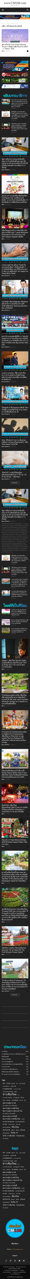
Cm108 (8, 1083)
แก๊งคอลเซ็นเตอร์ (6, 1133)
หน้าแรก (3, 23)
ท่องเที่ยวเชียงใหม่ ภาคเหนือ (14, 1268)
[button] (3, 10)
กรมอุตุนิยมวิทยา (7, 1089)
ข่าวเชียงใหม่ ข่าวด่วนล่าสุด (8, 1267)
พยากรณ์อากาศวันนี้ (10, 1116)
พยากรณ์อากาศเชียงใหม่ (11, 1119)
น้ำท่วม (22, 1097)
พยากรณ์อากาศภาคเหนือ (9, 1113)
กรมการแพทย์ (22, 1083)
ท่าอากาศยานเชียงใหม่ (7, 1097)
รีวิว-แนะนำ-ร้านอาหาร (21, 1267)
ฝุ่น (25, 1100)
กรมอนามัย (13, 1086)
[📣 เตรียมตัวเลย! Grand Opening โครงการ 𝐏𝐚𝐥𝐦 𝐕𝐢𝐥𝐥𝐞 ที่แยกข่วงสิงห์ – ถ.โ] (15, 35)
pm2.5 (13, 1083)
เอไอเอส (22, 1130)
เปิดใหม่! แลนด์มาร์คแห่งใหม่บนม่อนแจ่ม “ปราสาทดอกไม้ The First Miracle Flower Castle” (14, 950)
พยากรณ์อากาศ (9, 1103)
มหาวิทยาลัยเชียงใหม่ (8, 1121)
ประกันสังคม (15, 1100)
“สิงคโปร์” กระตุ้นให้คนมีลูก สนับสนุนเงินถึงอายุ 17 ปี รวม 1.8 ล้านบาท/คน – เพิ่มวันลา (14, 475)
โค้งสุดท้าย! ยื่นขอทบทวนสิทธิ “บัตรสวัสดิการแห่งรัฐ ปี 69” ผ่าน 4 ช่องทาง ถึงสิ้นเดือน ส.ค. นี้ (15, 410)
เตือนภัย (13, 1130)
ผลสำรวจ (21, 1100)
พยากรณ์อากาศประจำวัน (12, 1111)
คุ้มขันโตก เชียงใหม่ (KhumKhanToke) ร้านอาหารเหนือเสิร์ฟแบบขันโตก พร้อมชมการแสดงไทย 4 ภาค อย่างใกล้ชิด (15, 808)
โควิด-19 (14, 1133)
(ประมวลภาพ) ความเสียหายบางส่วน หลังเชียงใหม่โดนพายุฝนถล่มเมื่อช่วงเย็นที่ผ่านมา (19, 630)
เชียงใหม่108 (6, 1130)
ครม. (19, 1094)
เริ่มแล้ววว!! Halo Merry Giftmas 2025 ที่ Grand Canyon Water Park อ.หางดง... (14, 842)
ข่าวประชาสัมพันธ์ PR (15, 1274)
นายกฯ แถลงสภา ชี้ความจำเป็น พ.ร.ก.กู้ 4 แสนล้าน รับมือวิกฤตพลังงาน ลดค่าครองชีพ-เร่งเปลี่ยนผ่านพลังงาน (14, 376)
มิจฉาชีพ (5, 1124)
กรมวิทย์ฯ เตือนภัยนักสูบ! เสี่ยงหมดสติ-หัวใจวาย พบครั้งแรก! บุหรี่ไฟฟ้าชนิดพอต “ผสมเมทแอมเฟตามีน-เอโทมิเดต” (15, 305)
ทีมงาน (3, 51)
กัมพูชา (15, 1091)
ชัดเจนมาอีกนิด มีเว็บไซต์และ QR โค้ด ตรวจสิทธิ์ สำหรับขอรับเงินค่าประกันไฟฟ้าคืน (19, 621)
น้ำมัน (4, 1100)
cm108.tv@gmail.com (17, 1249)
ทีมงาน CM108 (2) (5, 744)
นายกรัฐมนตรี (16, 1097)
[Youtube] (24, 1260)
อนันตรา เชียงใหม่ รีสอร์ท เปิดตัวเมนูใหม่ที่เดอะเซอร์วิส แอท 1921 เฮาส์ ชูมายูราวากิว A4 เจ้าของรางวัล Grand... (14, 664)
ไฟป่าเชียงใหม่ (5, 1138)
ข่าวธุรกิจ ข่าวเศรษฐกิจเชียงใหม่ (19, 1272)
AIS (4, 1083)
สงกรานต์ (18, 1124)
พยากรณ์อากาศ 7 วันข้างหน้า (10, 1105)
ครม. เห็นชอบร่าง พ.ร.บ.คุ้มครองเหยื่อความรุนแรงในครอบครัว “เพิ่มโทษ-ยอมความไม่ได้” (15, 442)
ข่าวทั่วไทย (22, 1270)
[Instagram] (10, 1260)
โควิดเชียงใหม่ (20, 1136)
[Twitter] (19, 1260)
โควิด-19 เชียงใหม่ (9, 1136)
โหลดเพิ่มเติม (14, 482)
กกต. (17, 1083)
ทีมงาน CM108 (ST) (6, 169)
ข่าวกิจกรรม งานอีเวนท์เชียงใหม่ (11, 1270)
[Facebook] (6, 1260)
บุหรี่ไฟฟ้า (8, 1100)
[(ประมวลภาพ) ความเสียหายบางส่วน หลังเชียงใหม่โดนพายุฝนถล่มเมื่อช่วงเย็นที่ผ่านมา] (6, 631)
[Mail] (15, 1260)
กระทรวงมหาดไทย (17, 1089)
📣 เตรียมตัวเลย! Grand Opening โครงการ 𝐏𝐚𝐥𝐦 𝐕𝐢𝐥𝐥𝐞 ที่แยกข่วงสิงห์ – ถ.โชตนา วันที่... (15, 47)
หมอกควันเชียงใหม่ (6, 1127)
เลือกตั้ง (17, 1130)
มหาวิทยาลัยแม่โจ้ (19, 1121)
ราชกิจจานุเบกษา (11, 1124)
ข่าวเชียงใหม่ (9, 1094)
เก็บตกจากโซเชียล (7, 1272)
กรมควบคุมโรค (6, 1086)
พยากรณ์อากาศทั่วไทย (11, 1108)
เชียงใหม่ (15, 1127)
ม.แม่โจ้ (22, 1119)
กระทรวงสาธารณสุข (8, 1091)
